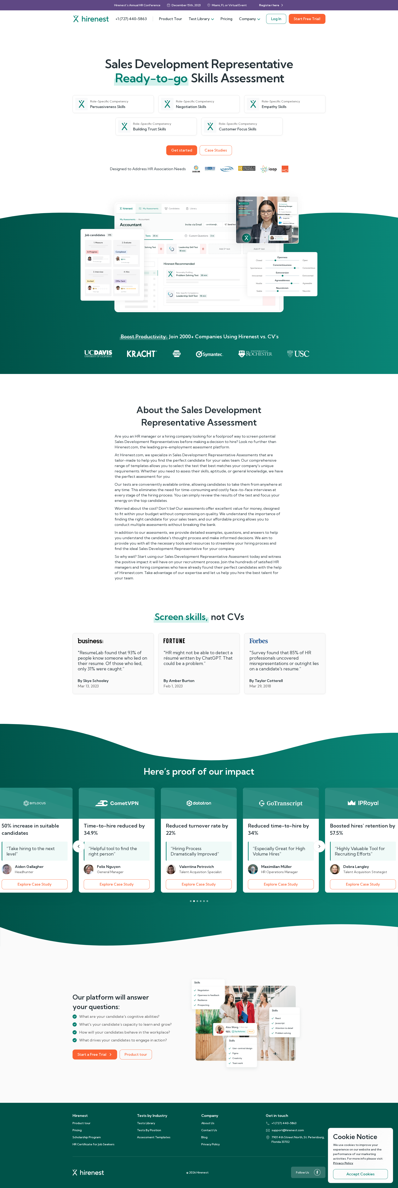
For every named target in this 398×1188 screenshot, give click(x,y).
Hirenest (80, 1115)
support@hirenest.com (288, 1130)
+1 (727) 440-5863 (131, 18)
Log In (276, 18)
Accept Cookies (360, 1174)
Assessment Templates (153, 1137)
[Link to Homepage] (91, 18)
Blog (204, 1137)
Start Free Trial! (307, 18)
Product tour (136, 1054)
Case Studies (216, 150)
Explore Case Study (35, 884)
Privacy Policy (210, 1144)
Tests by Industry (152, 1115)
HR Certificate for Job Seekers (93, 1144)
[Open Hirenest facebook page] (317, 1172)
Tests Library (146, 1123)
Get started (181, 150)
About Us (207, 1123)
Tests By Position (149, 1130)
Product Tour (170, 18)
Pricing (226, 18)
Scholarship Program (87, 1137)
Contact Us (209, 1130)
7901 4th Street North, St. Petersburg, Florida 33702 (298, 1139)
